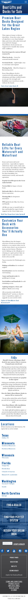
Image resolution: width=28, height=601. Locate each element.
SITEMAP (14, 590)
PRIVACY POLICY (14, 584)
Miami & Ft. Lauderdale (9, 474)
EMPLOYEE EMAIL (14, 586)
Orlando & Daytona (8, 471)
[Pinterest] (26, 551)
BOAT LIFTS (14, 566)
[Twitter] (8, 551)
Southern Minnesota (8, 445)
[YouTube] (14, 551)
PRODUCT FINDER (14, 557)
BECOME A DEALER (14, 571)
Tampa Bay (5, 465)
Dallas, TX (5, 438)
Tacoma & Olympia (8, 483)
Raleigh (4, 496)
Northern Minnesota (9, 448)
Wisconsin (5, 457)
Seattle (4, 487)
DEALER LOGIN (14, 588)
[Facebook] (2, 551)
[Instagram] (20, 551)
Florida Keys (6, 468)
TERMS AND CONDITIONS (14, 581)
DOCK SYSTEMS (14, 562)
